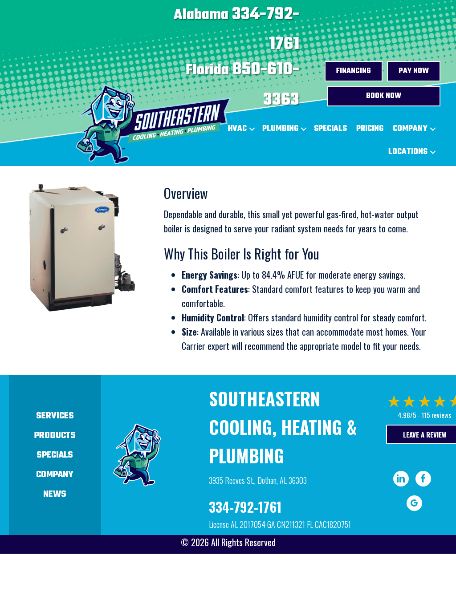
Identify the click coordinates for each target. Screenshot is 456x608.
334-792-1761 (245, 507)
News (54, 494)
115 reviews (436, 415)
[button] (303, 129)
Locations (408, 152)
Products (55, 435)
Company (410, 128)
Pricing (369, 128)
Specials (330, 128)
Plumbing (280, 128)
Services (55, 416)
